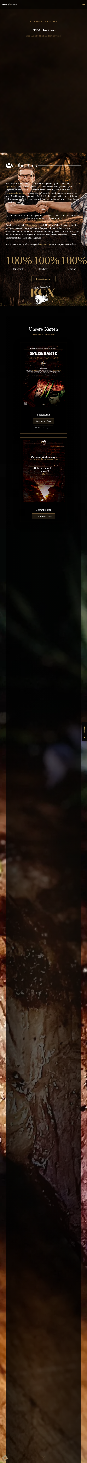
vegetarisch (44, 244)
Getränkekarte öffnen (44, 516)
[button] (84, 4)
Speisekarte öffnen (43, 421)
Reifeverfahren (34, 225)
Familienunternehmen (16, 193)
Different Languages (45, 428)
